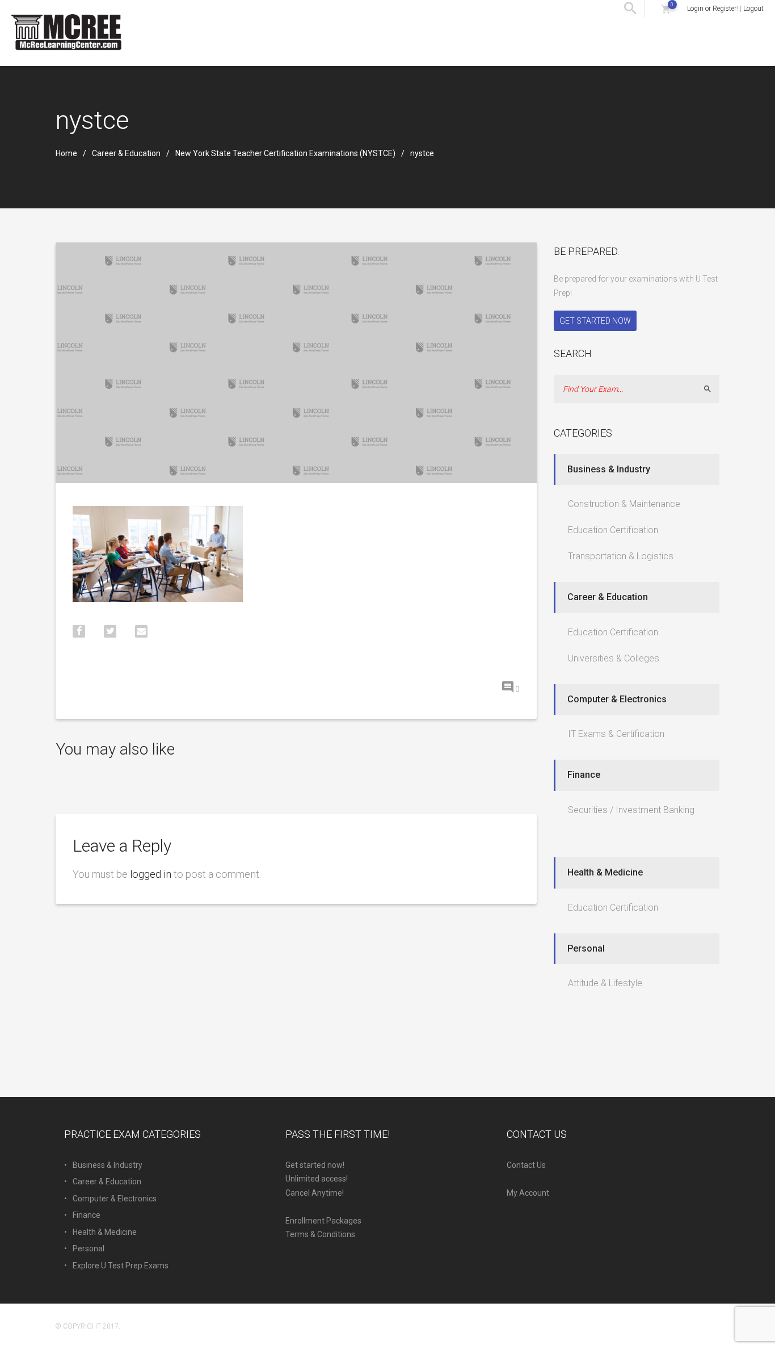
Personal (586, 948)
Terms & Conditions (320, 1234)
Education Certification (613, 530)
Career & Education (126, 153)
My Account (528, 1192)
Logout (753, 8)
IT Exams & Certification (616, 733)
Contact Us (526, 1165)
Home (66, 153)
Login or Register (711, 8)
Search (712, 388)
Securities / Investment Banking (631, 810)
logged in (150, 874)
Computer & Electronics (617, 699)
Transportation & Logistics (620, 556)
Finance (583, 774)
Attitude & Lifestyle (605, 983)
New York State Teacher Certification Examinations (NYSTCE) (285, 153)
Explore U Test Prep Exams (121, 1265)
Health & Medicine (605, 872)
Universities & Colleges (613, 658)
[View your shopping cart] (666, 9)
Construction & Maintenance (624, 503)
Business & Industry (608, 469)
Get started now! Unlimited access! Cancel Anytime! (316, 1179)
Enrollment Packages (323, 1220)
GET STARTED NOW (595, 320)
